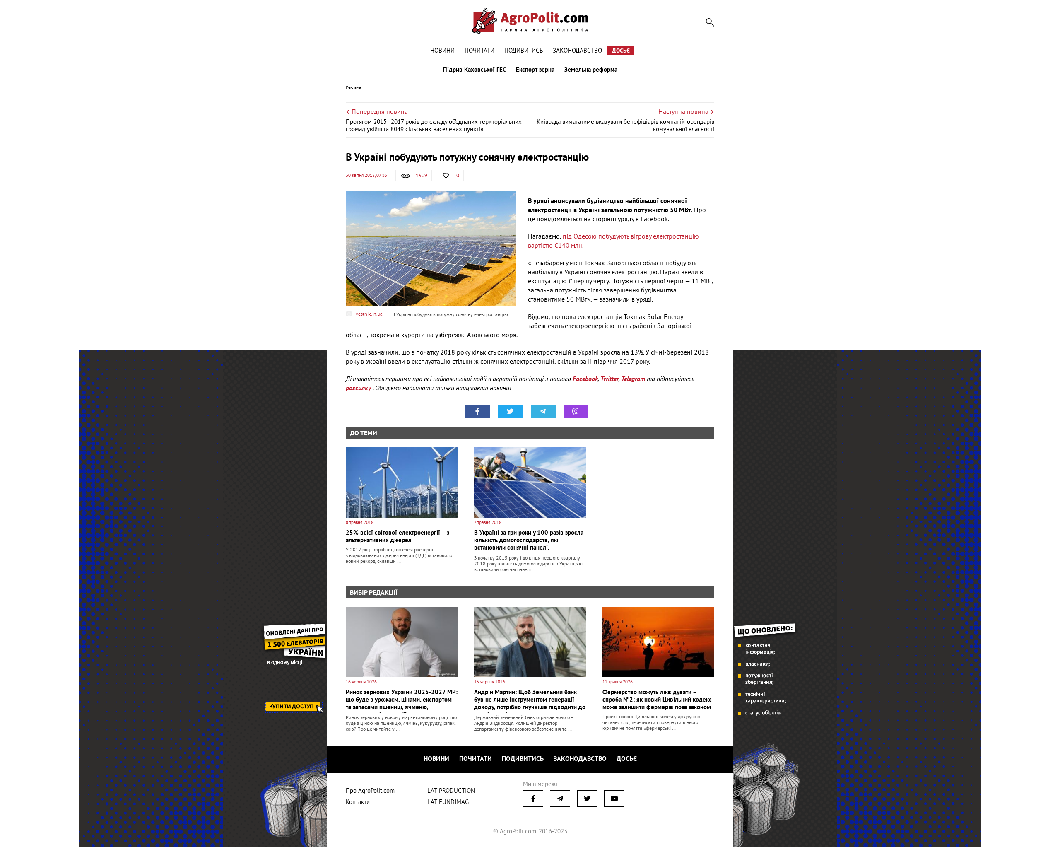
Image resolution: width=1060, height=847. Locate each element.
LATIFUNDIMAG (448, 802)
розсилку (359, 388)
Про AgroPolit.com (370, 790)
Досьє (621, 50)
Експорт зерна (535, 69)
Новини (442, 50)
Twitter (609, 378)
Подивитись (523, 50)
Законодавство (577, 50)
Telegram (633, 378)
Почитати (479, 50)
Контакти (358, 802)
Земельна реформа (590, 69)
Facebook (585, 378)
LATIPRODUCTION (451, 790)
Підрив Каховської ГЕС (474, 69)
